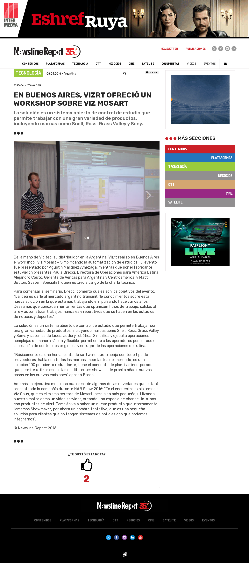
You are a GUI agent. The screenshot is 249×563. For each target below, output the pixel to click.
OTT (171, 184)
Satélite (175, 202)
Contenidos (177, 149)
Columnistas (170, 63)
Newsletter (169, 48)
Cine (229, 193)
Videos (191, 63)
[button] (25, 195)
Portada (19, 85)
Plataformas (221, 158)
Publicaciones (196, 48)
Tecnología (34, 85)
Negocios (225, 175)
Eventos (210, 63)
